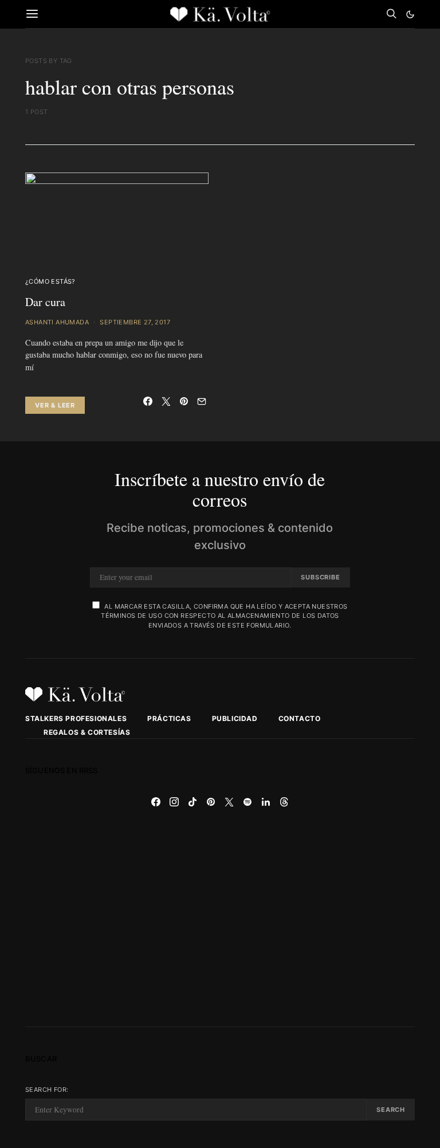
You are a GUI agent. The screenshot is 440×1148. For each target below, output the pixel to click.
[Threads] (284, 801)
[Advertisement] (220, 919)
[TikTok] (192, 801)
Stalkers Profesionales (76, 718)
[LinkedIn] (266, 801)
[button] (410, 14)
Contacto (299, 718)
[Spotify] (247, 801)
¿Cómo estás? (50, 281)
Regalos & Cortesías (87, 732)
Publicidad (235, 718)
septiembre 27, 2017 (135, 322)
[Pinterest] (211, 801)
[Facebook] (156, 801)
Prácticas (169, 718)
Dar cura (45, 301)
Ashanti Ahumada (57, 322)
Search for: (46, 1090)
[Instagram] (174, 801)
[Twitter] (229, 801)
